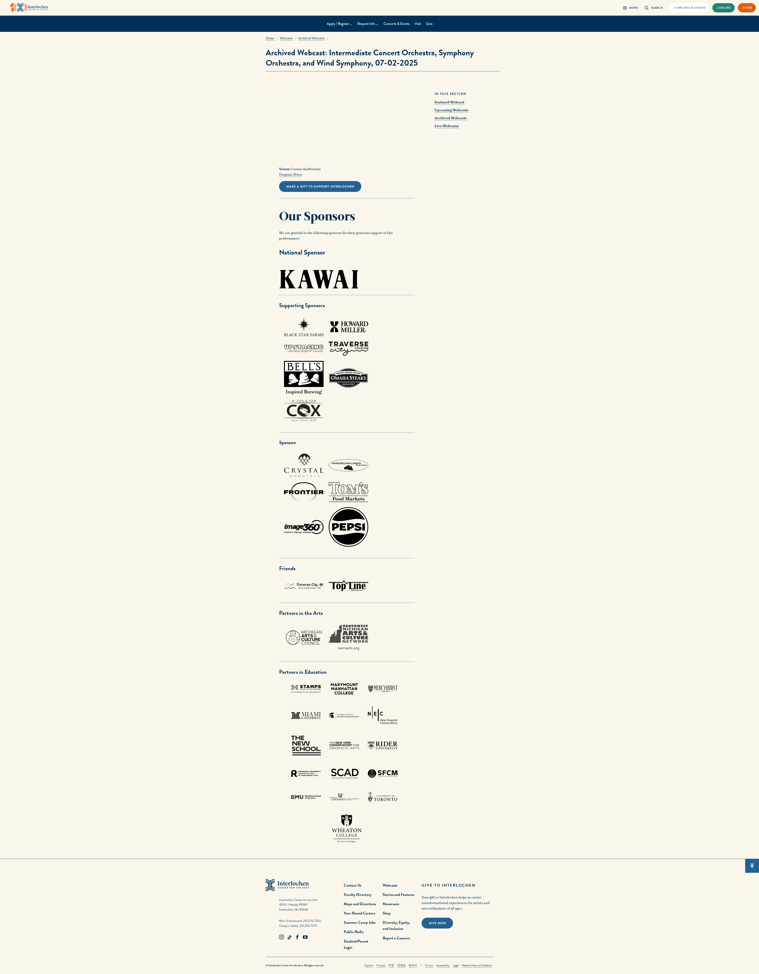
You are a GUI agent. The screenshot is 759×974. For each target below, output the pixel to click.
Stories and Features (398, 895)
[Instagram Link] (281, 937)
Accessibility (443, 965)
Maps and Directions (360, 904)
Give (429, 23)
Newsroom (391, 904)
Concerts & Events (396, 23)
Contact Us (352, 885)
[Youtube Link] (305, 937)
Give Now (437, 923)
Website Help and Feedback (477, 965)
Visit (418, 23)
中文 (391, 965)
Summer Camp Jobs (359, 922)
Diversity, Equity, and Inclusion (396, 925)
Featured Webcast (449, 102)
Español (369, 965)
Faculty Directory (357, 895)
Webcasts (390, 885)
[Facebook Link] (297, 937)
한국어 (413, 965)
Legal (456, 965)
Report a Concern (396, 938)
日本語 (401, 965)
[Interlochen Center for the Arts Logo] (29, 7)
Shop (387, 913)
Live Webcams (446, 126)
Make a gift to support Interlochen (320, 186)
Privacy (429, 965)
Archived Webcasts (450, 118)
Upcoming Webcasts (451, 110)
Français (380, 965)
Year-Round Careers (359, 913)
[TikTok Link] (289, 937)
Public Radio (354, 932)
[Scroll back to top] (752, 866)
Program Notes (290, 174)
